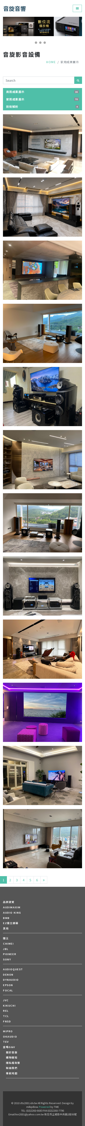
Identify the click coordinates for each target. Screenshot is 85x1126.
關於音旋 (11, 1052)
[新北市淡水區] (42, 776)
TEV (6, 1041)
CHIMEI (8, 943)
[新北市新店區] (42, 334)
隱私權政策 (13, 1062)
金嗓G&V (9, 1047)
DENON (8, 974)
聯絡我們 (11, 1068)
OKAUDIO (10, 1036)
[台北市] (42, 586)
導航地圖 (11, 1073)
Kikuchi (9, 1005)
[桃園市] (42, 460)
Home (51, 62)
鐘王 (6, 938)
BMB (6, 918)
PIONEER (9, 954)
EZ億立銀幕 (11, 923)
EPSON (8, 985)
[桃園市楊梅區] (42, 649)
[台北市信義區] (42, 270)
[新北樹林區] (42, 207)
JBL (5, 949)
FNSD (7, 1021)
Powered (44, 1107)
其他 (6, 928)
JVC (6, 1000)
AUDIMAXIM (11, 907)
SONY (7, 959)
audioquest (13, 969)
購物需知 (11, 1057)
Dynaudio (11, 979)
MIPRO (8, 1031)
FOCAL (8, 990)
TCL (6, 1016)
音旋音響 (14, 8)
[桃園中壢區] (42, 397)
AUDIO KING (12, 912)
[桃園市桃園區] (42, 144)
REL (6, 1010)
